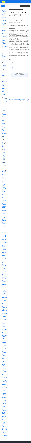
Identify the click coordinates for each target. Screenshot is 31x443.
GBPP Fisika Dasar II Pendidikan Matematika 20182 (4, 380)
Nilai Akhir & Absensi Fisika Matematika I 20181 (4, 374)
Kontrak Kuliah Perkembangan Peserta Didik (3, 91)
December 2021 (4, 10)
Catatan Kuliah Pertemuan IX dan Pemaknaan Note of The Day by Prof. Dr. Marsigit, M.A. (4, 187)
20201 (3, 161)
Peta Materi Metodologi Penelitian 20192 (4, 327)
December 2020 (4, 16)
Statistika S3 (3, 155)
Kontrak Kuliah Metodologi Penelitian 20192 (4, 332)
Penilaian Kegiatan (4, 122)
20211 (3, 162)
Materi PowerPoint (4, 98)
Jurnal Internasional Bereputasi (4, 137)
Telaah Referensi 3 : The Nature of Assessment (24, 100)
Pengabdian (3, 111)
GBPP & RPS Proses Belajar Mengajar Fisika (4, 49)
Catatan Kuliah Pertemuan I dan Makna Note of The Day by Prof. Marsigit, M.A (4, 239)
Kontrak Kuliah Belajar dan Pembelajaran (3, 75)
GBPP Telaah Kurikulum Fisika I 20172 (4, 294)
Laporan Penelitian (5, 68)
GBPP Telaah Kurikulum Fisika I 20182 (4, 291)
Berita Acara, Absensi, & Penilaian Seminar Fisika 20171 (4, 345)
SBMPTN (3, 143)
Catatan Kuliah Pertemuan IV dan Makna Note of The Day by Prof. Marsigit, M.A (4, 228)
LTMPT (3, 93)
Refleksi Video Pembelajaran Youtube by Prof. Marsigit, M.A (4, 208)
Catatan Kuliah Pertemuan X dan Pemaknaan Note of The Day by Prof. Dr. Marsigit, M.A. (4, 184)
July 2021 (3, 13)
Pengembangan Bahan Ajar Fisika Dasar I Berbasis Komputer (4, 275)
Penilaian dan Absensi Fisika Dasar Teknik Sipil (4, 121)
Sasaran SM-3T (3, 142)
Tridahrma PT (3, 156)
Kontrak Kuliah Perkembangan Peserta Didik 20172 (4, 352)
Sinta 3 (3, 140)
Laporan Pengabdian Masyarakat (4, 71)
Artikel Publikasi (4, 30)
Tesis (3, 164)
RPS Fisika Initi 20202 (4, 277)
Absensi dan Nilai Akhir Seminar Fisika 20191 (4, 341)
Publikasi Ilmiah (3, 135)
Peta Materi (3, 123)
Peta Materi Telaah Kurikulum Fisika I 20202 (4, 285)
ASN (2, 32)
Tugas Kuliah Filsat (4, 165)
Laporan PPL (4, 72)
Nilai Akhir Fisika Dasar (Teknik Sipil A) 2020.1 (4, 262)
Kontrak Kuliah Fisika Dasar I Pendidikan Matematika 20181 (4, 382)
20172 (3, 159)
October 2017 (3, 23)
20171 (3, 158)
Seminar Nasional (4, 138)
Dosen (3, 39)
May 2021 (3, 14)
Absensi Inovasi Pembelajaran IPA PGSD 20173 (4, 365)
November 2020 (4, 17)
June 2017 (3, 24)
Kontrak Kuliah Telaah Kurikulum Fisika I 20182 (4, 300)
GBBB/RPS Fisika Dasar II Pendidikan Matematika (4, 44)
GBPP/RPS (3, 50)
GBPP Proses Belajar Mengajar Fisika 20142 (4, 349)
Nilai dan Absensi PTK (4, 106)
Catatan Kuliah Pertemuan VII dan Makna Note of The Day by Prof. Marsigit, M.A (4, 215)
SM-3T (3, 153)
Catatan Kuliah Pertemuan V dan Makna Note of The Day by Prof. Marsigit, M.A (4, 224)
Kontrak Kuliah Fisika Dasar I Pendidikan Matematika (4, 80)
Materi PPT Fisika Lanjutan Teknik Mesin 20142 (4, 376)
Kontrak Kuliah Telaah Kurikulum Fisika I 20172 (4, 303)
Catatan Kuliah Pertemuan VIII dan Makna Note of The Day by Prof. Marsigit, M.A (4, 211)
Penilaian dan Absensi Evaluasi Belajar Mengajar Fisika (4, 119)
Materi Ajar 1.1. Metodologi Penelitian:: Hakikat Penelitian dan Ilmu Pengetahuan (4, 324)
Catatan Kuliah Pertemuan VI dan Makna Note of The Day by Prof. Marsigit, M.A (4, 220)
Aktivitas (3, 29)
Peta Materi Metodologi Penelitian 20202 (4, 257)
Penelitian (3, 110)
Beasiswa (3, 33)
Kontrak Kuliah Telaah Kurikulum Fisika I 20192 (4, 298)
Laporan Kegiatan (5, 66)
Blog (2, 34)
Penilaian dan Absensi (4, 116)
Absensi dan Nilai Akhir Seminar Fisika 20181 (4, 343)
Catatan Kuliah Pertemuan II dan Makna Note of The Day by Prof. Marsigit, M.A (4, 235)
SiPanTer (3, 146)
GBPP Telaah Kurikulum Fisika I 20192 (4, 289)
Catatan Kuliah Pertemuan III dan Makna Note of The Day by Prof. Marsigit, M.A (4, 232)
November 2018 (4, 20)
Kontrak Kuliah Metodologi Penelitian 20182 (4, 334)
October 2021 (3, 11)
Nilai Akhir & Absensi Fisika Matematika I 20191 (4, 369)
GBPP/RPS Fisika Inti (4, 52)
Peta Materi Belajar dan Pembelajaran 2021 (4, 389)
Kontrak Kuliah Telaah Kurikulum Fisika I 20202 (4, 296)
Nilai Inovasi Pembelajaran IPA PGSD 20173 (4, 363)
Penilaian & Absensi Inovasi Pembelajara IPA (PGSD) (4, 115)
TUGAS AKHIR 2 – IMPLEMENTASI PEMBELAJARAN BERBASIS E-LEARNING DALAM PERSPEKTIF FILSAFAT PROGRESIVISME (19, 99)
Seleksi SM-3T (3, 145)
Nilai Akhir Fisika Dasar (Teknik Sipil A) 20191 (4, 266)
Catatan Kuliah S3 (4, 36)
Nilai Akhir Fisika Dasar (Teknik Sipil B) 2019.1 (4, 264)
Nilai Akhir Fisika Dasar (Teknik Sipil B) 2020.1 (4, 259)
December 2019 (4, 18)
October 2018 (3, 21)
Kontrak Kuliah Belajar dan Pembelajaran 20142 (4, 391)
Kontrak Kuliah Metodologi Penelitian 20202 (4, 329)
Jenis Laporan (3, 65)
